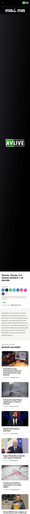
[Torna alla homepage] (3, 3)
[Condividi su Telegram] (14, 290)
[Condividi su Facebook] (3, 290)
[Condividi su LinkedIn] (17, 290)
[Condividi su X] (6, 290)
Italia (4, 302)
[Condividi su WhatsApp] (10, 290)
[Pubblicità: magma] (15, 10)
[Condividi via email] (3, 293)
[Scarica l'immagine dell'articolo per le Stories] (21, 290)
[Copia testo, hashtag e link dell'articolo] (6, 293)
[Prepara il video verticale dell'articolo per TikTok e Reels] (25, 290)
